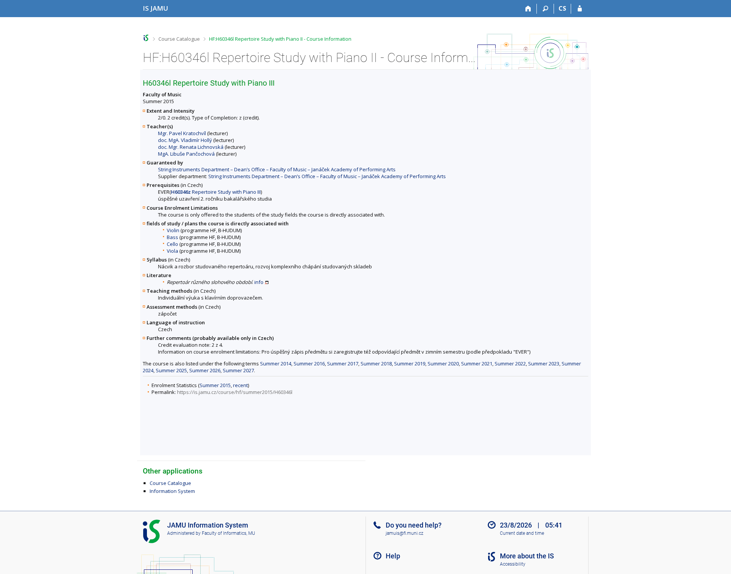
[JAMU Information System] (146, 38)
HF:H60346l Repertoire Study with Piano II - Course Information (280, 38)
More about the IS (527, 556)
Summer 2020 (443, 363)
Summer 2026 (204, 370)
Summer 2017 (342, 363)
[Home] (528, 9)
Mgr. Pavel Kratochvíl (182, 133)
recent (240, 385)
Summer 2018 (376, 363)
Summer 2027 (238, 370)
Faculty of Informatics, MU (228, 533)
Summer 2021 (476, 363)
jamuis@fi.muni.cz (404, 533)
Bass (172, 237)
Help (393, 556)
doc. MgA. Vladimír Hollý (185, 140)
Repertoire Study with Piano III (216, 191)
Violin (173, 230)
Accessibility (512, 564)
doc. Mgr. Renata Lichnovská (190, 147)
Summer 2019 (409, 363)
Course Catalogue (179, 38)
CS (562, 8)
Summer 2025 (171, 370)
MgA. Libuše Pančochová (186, 153)
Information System (172, 491)
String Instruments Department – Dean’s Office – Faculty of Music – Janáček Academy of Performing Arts (277, 169)
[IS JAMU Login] (579, 9)
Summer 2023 (543, 363)
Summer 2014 (275, 363)
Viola (172, 250)
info (258, 282)
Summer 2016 (309, 363)
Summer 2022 (510, 363)
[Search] (545, 9)
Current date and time (522, 533)
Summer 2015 (215, 385)
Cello (172, 244)
